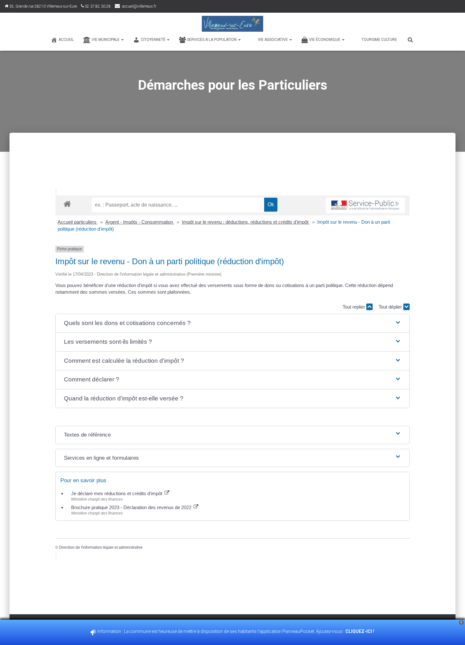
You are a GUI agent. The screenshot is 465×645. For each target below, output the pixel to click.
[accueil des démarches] (67, 203)
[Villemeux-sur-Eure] (232, 24)
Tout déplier (391, 307)
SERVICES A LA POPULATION (212, 39)
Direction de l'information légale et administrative (101, 547)
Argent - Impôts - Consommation (139, 222)
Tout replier (354, 307)
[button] (232, 323)
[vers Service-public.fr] (365, 205)
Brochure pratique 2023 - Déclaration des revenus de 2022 (132, 507)
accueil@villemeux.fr (139, 6)
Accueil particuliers (78, 222)
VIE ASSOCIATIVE (273, 39)
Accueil (66, 39)
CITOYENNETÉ (153, 39)
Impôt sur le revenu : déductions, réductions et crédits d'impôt (246, 222)
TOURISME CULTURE (379, 39)
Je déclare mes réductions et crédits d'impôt (117, 493)
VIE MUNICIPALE (106, 39)
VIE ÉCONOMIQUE (325, 39)
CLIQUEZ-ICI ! (360, 631)
